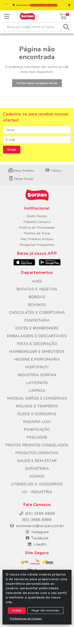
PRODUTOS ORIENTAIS (36, 452)
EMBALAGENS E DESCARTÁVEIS (37, 336)
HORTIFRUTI (37, 367)
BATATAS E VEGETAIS (37, 289)
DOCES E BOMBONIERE (36, 328)
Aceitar (16, 610)
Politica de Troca (37, 233)
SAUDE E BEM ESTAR (37, 460)
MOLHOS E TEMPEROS (37, 406)
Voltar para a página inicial (36, 83)
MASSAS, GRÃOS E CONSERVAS (37, 398)
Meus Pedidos (23, 171)
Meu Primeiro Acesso (37, 239)
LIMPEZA (37, 390)
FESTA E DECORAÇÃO (37, 343)
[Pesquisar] (66, 27)
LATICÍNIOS (37, 382)
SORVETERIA (37, 468)
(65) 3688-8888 (37, 519)
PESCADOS (37, 437)
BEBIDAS (37, 297)
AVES (37, 281)
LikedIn (39, 544)
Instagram (39, 532)
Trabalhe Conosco (37, 222)
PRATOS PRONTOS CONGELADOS (37, 445)
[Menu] (6, 16)
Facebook (39, 538)
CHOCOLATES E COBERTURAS (37, 312)
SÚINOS (37, 476)
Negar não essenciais (45, 610)
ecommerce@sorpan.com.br (39, 525)
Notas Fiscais (24, 179)
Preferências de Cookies (26, 619)
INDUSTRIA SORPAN (37, 375)
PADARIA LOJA (37, 421)
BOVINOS (37, 304)
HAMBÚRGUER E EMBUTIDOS (37, 351)
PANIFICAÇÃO (37, 429)
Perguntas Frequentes (37, 245)
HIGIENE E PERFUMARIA (37, 359)
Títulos (55, 171)
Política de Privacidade (37, 228)
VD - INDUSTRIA (37, 491)
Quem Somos (37, 216)
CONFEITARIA (37, 320)
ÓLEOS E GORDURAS (37, 414)
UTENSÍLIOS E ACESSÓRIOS (37, 484)
